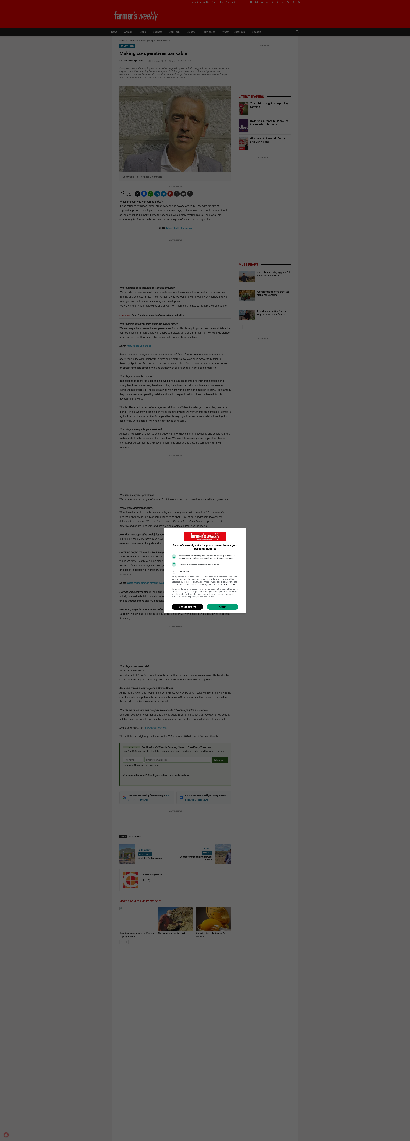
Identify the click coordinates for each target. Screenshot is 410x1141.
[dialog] (205, 570)
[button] (205, 571)
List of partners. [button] (230, 584)
